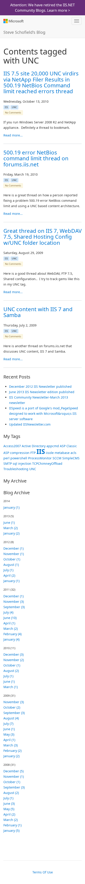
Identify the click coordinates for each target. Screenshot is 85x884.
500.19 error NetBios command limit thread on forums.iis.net (35, 158)
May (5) (8, 809)
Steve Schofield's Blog (24, 32)
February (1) (12, 825)
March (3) (10, 745)
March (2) (10, 528)
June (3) (9, 803)
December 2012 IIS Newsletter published (40, 386)
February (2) (12, 750)
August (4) (11, 718)
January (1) (11, 507)
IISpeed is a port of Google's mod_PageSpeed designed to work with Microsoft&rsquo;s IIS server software (43, 413)
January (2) (11, 533)
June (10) (10, 618)
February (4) (12, 634)
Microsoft (13, 21)
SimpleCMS (71, 458)
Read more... (13, 135)
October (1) (11, 559)
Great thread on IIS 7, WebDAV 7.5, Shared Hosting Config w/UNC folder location (42, 236)
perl (6, 458)
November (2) (13, 660)
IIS (6, 107)
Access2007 (12, 446)
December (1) (13, 548)
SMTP (7, 463)
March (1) (10, 687)
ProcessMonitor (40, 458)
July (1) (8, 570)
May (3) (8, 734)
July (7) (8, 723)
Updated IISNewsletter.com (30, 424)
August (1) (11, 564)
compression (19, 453)
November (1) (13, 554)
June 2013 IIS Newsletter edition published (41, 392)
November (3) (13, 601)
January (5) (11, 830)
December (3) (13, 654)
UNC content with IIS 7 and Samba (38, 312)
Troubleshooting (15, 469)
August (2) (11, 671)
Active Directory (34, 446)
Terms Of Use (42, 872)
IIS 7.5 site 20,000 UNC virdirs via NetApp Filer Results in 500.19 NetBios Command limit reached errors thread (41, 82)
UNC (14, 107)
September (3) (14, 607)
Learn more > (58, 10)
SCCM (57, 458)
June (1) (9, 522)
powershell (18, 458)
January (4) (11, 639)
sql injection (22, 463)
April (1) (9, 623)
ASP (63, 446)
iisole (50, 453)
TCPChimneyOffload (47, 463)
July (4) (8, 612)
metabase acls (65, 453)
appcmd (52, 446)
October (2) (11, 707)
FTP (33, 453)
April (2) (9, 575)
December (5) (13, 771)
